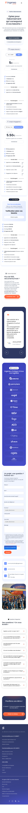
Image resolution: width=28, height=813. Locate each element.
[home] (11, 3)
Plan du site (4, 784)
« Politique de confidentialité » (10, 543)
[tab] (14, 38)
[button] (21, 3)
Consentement (5, 796)
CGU (3, 786)
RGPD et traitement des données (9, 793)
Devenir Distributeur (6, 782)
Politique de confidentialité (8, 791)
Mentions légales (6, 789)
